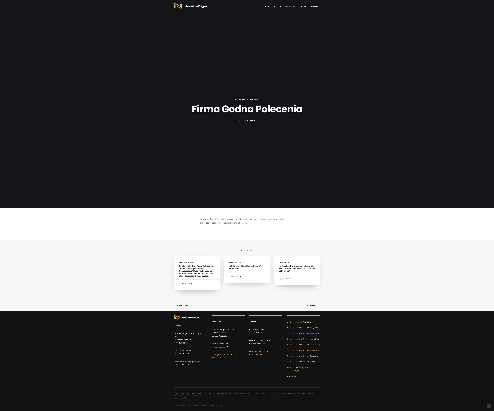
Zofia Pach (250, 120)
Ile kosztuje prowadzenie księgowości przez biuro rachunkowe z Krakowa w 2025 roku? (297, 268)
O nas (268, 6)
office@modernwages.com (187, 361)
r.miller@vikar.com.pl (258, 351)
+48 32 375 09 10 (256, 354)
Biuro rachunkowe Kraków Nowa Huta (303, 339)
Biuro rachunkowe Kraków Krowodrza (303, 333)
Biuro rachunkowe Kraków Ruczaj (301, 362)
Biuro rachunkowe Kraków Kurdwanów (303, 345)
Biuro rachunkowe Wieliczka (299, 322)
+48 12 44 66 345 (181, 364)
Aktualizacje (291, 6)
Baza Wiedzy (292, 376)
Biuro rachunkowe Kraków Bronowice (303, 350)
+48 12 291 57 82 (219, 357)
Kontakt (315, 6)
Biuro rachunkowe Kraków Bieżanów (302, 356)
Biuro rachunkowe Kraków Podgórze (302, 327)
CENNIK (304, 6)
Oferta (277, 6)
